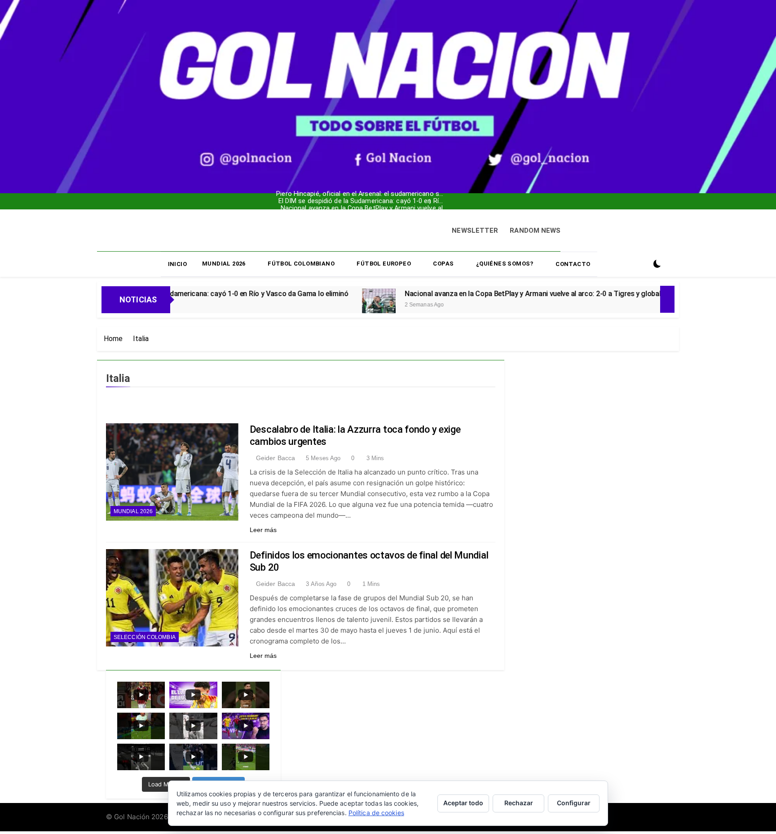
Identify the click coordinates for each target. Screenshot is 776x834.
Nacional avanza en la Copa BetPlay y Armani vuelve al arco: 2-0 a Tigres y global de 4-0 (325, 201)
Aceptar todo (463, 803)
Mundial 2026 (224, 263)
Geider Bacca (275, 457)
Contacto (573, 264)
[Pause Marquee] (667, 299)
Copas (443, 263)
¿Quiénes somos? (505, 263)
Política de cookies (376, 812)
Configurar (574, 803)
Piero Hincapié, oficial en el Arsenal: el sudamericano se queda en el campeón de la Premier (325, 187)
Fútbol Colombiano (301, 263)
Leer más (263, 529)
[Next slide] (388, 199)
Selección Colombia (145, 637)
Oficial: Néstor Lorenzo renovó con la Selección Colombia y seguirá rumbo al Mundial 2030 (320, 208)
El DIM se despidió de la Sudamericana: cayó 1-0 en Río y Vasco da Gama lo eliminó (322, 194)
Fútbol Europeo (384, 263)
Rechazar (518, 803)
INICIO (177, 264)
